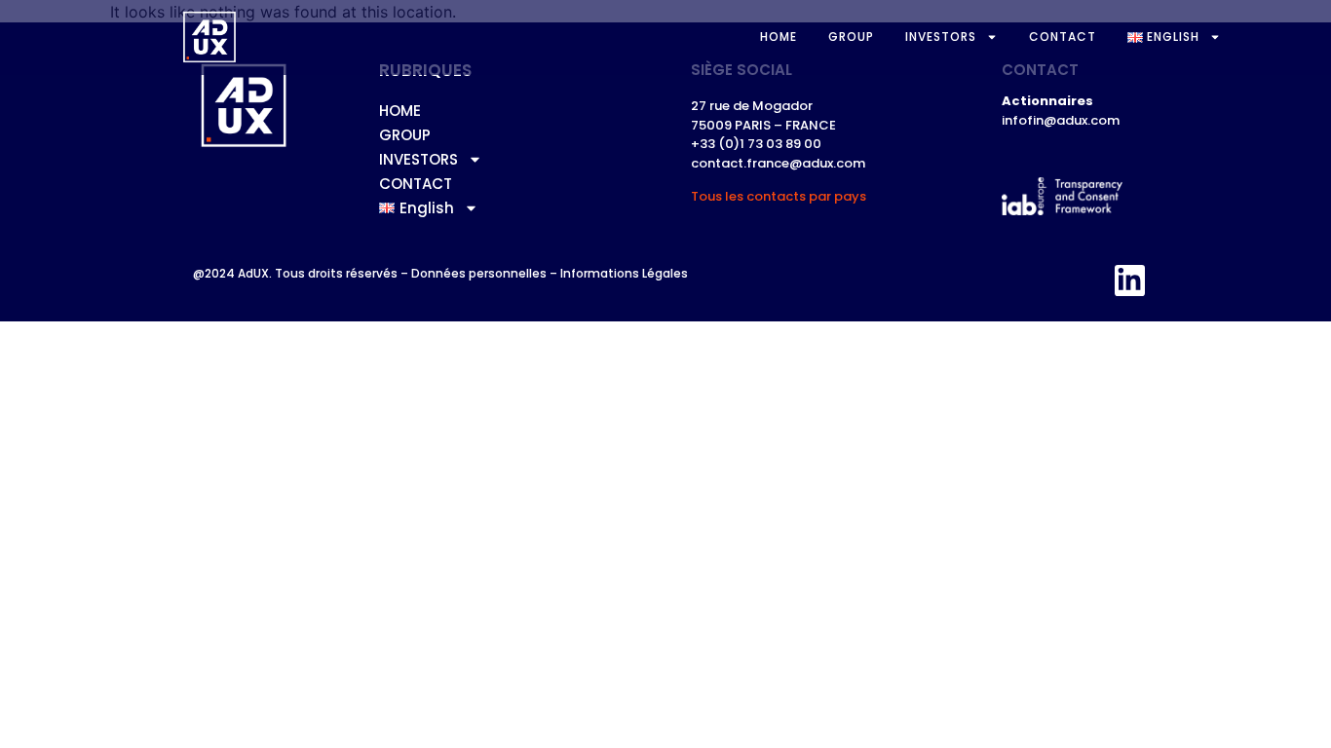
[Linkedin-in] (1130, 280)
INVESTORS (940, 36)
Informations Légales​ (624, 273)
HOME (778, 36)
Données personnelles (479, 273)
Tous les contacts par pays (778, 196)
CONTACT (1062, 36)
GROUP (851, 36)
